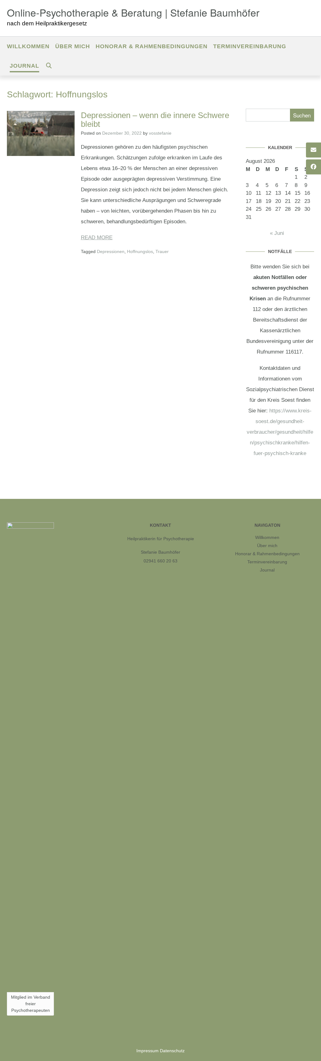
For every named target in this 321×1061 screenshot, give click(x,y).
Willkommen (28, 46)
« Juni (277, 233)
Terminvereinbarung (249, 46)
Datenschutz (172, 1050)
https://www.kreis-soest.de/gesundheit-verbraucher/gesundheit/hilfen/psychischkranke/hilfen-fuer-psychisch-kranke (280, 432)
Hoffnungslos (140, 251)
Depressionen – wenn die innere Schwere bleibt (155, 120)
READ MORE (97, 238)
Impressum (147, 1050)
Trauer (162, 251)
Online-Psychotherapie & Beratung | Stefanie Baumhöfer (133, 12)
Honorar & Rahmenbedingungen (152, 46)
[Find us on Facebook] (313, 166)
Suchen (302, 115)
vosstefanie (160, 133)
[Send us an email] (313, 150)
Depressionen (110, 251)
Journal (24, 66)
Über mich (72, 46)
